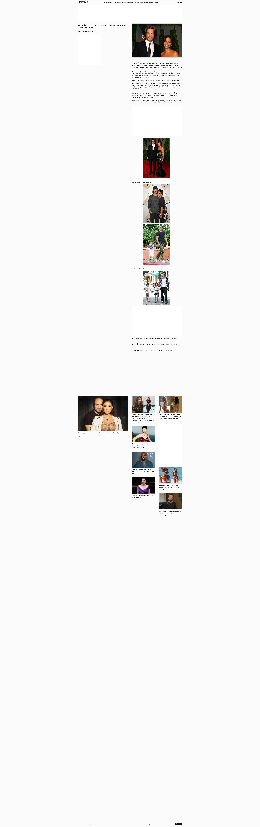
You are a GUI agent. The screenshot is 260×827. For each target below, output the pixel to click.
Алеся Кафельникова (129, 2)
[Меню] (181, 2)
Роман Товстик (154, 2)
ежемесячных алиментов (140, 64)
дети (144, 345)
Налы (153, 65)
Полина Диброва (142, 2)
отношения (138, 345)
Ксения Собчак (108, 2)
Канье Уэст (117, 2)
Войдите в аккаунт (141, 350)
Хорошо (178, 824)
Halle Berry (174, 345)
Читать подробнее (148, 824)
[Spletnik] (83, 2)
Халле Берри (136, 62)
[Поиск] (178, 2)
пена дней (150, 345)
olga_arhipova (140, 343)
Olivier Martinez (165, 345)
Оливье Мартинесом (144, 94)
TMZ (140, 338)
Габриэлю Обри (171, 64)
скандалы (157, 345)
